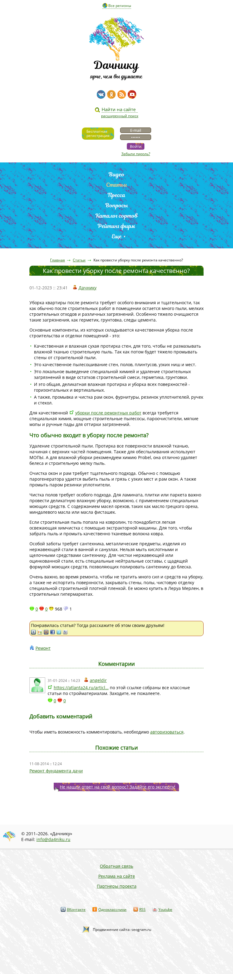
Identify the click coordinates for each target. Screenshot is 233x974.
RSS (142, 909)
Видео (116, 174)
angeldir (98, 680)
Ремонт (43, 648)
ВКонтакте (76, 909)
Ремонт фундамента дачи (56, 771)
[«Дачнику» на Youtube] (132, 94)
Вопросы (116, 205)
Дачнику (87, 288)
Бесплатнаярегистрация (98, 133)
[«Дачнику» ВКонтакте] (101, 94)
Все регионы (119, 5)
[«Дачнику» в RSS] (121, 94)
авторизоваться (167, 732)
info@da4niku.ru (53, 839)
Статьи (116, 185)
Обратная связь (116, 866)
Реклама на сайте (116, 876)
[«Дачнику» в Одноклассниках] (111, 94)
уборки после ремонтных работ (108, 413)
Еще (117, 236)
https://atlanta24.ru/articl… (81, 687)
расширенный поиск (119, 115)
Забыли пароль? (135, 153)
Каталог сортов (117, 216)
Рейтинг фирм (116, 226)
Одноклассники (112, 909)
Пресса (116, 195)
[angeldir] (37, 685)
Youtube (165, 909)
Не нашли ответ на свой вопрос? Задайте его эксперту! (117, 787)
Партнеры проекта (117, 886)
